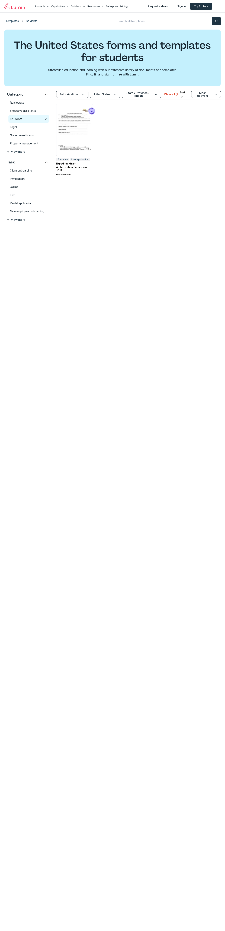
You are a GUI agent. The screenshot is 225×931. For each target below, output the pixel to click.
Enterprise (112, 6)
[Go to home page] (14, 6)
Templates (12, 21)
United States (101, 94)
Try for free (201, 6)
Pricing (124, 6)
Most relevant (202, 94)
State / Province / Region (138, 94)
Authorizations (68, 94)
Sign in (181, 6)
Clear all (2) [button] (171, 94)
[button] (27, 152)
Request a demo (158, 6)
